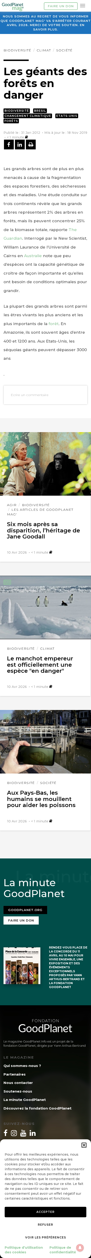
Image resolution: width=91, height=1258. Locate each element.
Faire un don (61, 6)
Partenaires (15, 1074)
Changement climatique (27, 116)
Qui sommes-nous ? (22, 1065)
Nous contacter (18, 1082)
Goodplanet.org (25, 910)
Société (64, 50)
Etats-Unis (66, 116)
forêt (54, 323)
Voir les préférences (45, 1237)
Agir (12, 505)
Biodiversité (17, 50)
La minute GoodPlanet (25, 1099)
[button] (84, 1145)
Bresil (40, 110)
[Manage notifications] (80, 1247)
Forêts (11, 121)
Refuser (45, 1224)
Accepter (45, 1212)
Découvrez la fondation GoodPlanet (37, 1108)
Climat (44, 50)
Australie (33, 255)
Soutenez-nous (18, 1091)
